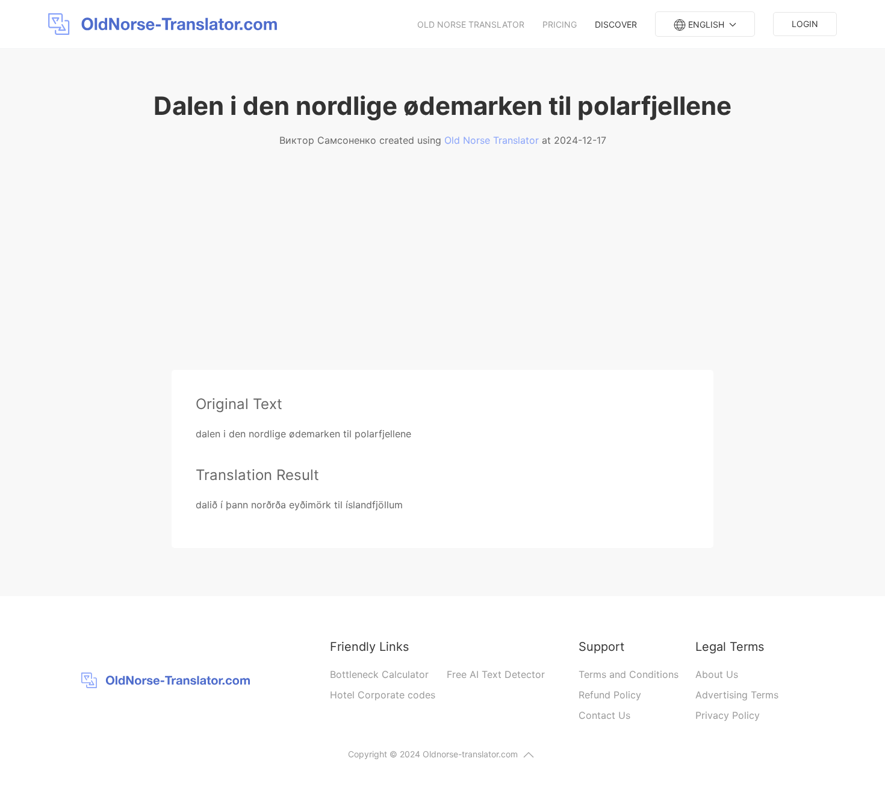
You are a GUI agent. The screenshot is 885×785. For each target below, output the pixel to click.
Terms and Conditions (628, 674)
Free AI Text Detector (496, 674)
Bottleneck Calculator (379, 674)
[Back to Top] (528, 755)
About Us (716, 674)
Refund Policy (610, 695)
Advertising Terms (736, 695)
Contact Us (604, 715)
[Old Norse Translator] (165, 24)
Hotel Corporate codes (382, 695)
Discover (616, 24)
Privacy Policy (727, 715)
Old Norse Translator (470, 24)
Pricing (559, 24)
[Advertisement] (442, 279)
